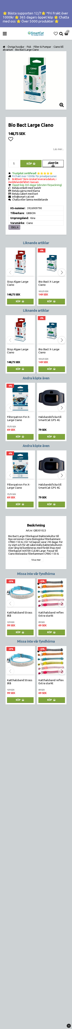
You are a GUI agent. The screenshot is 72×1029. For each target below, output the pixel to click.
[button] (56, 33)
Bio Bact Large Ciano (27, 49)
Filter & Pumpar (42, 46)
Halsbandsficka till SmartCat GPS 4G (49, 418)
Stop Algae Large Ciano (17, 283)
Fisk (29, 46)
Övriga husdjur (16, 46)
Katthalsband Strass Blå (19, 614)
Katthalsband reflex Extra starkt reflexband (51, 615)
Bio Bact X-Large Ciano (48, 283)
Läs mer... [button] (58, 149)
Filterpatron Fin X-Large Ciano (18, 418)
